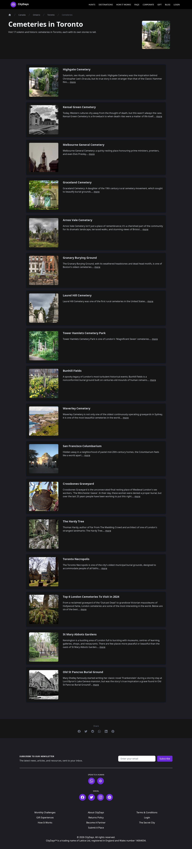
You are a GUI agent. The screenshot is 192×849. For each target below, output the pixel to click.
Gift (159, 4)
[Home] (9, 14)
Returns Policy (96, 817)
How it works (123, 4)
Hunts (92, 4)
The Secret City (147, 822)
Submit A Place (96, 827)
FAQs (136, 4)
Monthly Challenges (45, 812)
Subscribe (165, 758)
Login (177, 4)
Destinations (106, 4)
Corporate (148, 4)
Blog (167, 4)
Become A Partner (96, 822)
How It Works (45, 822)
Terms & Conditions (146, 812)
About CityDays (96, 812)
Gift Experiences (45, 817)
